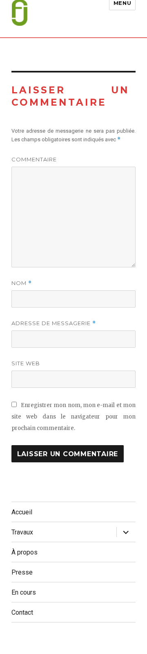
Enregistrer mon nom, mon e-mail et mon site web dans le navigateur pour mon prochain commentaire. (73, 417)
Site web (25, 363)
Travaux (22, 532)
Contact (22, 612)
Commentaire (34, 159)
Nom (21, 283)
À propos (24, 552)
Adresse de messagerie (53, 323)
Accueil (21, 512)
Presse (22, 572)
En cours (23, 592)
